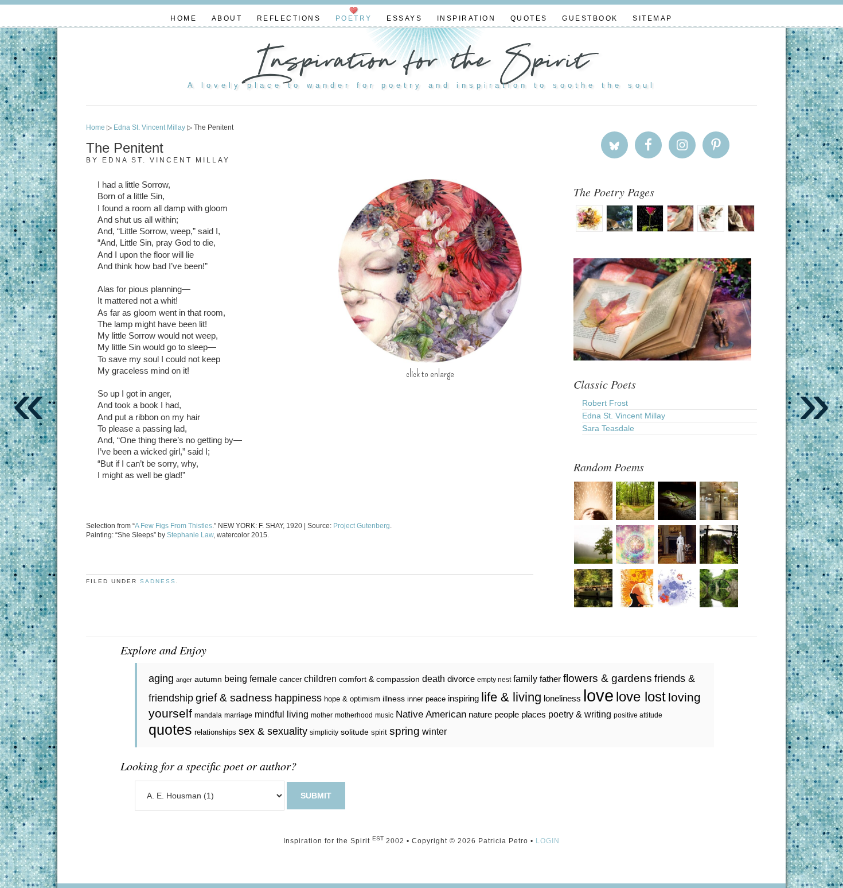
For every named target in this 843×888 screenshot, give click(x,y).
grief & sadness (234, 698)
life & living (511, 697)
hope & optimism (352, 699)
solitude (355, 731)
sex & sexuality (273, 731)
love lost (641, 696)
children (320, 679)
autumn (208, 679)
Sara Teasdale (608, 428)
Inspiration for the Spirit (421, 63)
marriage (238, 715)
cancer (290, 679)
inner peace (426, 699)
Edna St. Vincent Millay (623, 415)
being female (250, 678)
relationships (215, 732)
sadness (158, 581)
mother (322, 715)
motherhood (354, 715)
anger (184, 679)
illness (394, 698)
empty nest (494, 680)
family (525, 678)
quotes (170, 730)
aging (161, 678)
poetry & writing (579, 714)
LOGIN (548, 841)
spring (404, 731)
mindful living (282, 714)
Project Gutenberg (361, 526)
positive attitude (638, 715)
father (550, 679)
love (598, 695)
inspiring (463, 698)
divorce (461, 679)
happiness (298, 698)
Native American (431, 714)
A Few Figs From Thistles (173, 526)
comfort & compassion (379, 679)
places (533, 714)
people (506, 714)
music (384, 715)
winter (434, 731)
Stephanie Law (190, 535)
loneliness (562, 698)
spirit (379, 732)
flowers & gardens (607, 678)
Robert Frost (605, 403)
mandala (208, 715)
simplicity (324, 732)
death (433, 678)
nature (480, 714)
